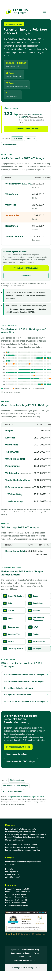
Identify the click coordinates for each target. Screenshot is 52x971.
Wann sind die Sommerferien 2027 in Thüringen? (24, 674)
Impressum (15, 949)
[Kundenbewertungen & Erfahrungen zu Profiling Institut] (26, 931)
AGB (29, 957)
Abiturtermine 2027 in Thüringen (20, 761)
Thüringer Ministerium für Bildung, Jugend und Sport (25, 797)
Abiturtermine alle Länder (12, 791)
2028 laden (26, 276)
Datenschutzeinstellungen (20, 953)
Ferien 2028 (30, 139)
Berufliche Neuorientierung (24, 960)
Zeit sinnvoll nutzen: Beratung (26, 129)
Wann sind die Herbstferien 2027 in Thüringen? (24, 681)
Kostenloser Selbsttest (16, 754)
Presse (36, 953)
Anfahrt (21, 957)
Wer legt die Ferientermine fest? (17, 694)
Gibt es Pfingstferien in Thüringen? (18, 688)
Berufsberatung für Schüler (18, 747)
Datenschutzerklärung (30, 949)
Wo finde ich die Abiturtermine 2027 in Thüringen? (25, 701)
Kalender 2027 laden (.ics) (27, 268)
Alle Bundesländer (10, 144)
